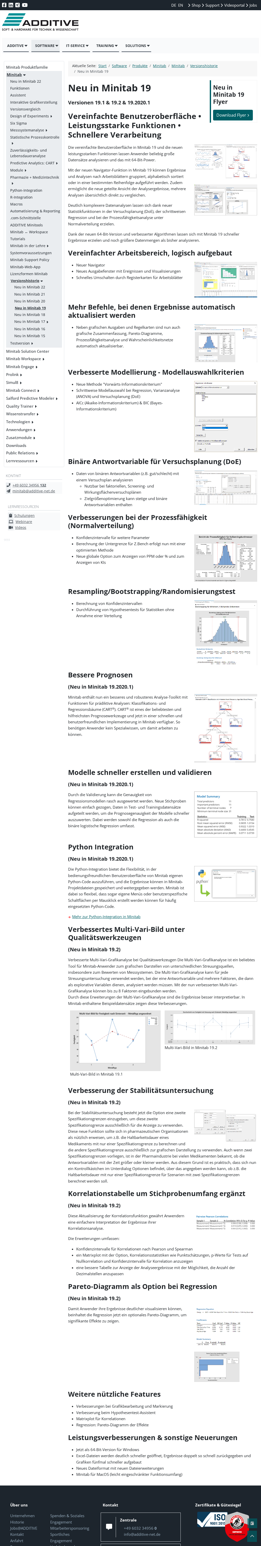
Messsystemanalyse (27, 130)
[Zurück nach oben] (252, 1536)
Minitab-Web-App (25, 266)
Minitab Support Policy (29, 259)
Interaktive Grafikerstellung (33, 102)
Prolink (12, 374)
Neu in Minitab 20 (29, 301)
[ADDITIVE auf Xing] (18, 5)
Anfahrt (16, 1540)
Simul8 (12, 382)
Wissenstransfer (20, 413)
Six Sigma (18, 123)
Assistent (18, 95)
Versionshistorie (25, 280)
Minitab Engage (20, 366)
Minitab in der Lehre (27, 245)
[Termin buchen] (252, 1523)
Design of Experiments (29, 116)
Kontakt (17, 1534)
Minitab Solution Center (27, 351)
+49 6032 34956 (29, 485)
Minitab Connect (21, 390)
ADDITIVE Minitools (26, 225)
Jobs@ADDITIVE (23, 1528)
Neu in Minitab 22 (25, 81)
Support (211, 5)
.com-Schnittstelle (25, 217)
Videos (20, 527)
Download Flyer (231, 115)
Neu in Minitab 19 (30, 308)
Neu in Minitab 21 (29, 294)
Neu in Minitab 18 (29, 314)
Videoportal (234, 5)
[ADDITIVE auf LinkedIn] (11, 5)
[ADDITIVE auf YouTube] (25, 5)
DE (174, 5)
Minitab (14, 74)
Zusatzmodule (19, 437)
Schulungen (24, 515)
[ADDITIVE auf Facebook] (4, 5)
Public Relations (20, 452)
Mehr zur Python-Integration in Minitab (106, 916)
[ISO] (212, 1518)
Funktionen (20, 88)
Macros (16, 204)
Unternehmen (22, 1515)
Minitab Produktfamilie (27, 67)
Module (16, 170)
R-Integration (21, 197)
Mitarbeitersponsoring (69, 1528)
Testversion (20, 343)
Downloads (16, 445)
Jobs (253, 5)
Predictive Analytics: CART (32, 163)
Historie (17, 1522)
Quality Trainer (19, 406)
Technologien (18, 421)
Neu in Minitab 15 (29, 335)
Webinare (24, 521)
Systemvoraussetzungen (31, 252)
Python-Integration (26, 190)
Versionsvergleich (25, 109)
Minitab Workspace (23, 358)
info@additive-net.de (142, 1534)
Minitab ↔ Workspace (29, 231)
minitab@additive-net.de (33, 491)
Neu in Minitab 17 (29, 321)
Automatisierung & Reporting (35, 211)
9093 (7, 540)
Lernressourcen (20, 460)
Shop (196, 5)
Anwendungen (19, 429)
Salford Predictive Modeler (30, 398)
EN (180, 5)
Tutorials (17, 238)
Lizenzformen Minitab (29, 273)
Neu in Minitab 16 (29, 328)
